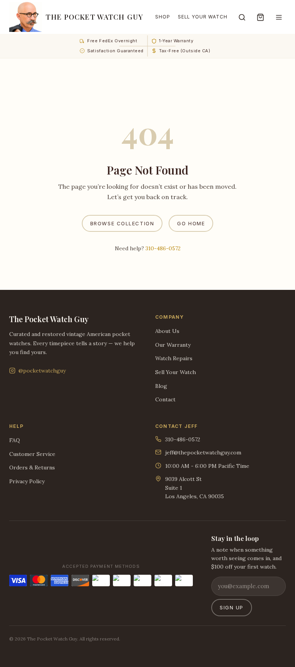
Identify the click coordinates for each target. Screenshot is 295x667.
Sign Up (232, 607)
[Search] (242, 17)
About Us (167, 331)
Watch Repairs (173, 358)
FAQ (14, 440)
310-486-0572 (163, 248)
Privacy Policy (27, 481)
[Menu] (279, 17)
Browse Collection (122, 223)
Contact (165, 399)
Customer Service (32, 454)
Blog (161, 386)
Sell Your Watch (202, 17)
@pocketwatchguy (42, 370)
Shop (162, 17)
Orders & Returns (32, 467)
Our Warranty (173, 344)
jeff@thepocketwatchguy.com (203, 452)
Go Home (191, 223)
